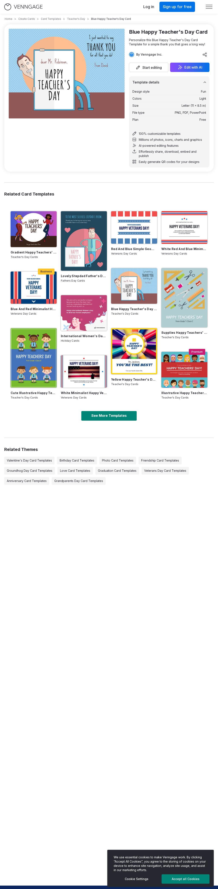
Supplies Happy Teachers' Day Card (184, 332)
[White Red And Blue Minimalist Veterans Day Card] (184, 227)
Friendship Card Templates (160, 460)
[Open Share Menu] (204, 54)
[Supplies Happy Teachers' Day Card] (184, 298)
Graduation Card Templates (117, 470)
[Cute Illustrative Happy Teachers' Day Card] (34, 358)
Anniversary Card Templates (27, 481)
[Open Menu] (209, 7)
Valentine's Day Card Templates (29, 460)
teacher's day (76, 18)
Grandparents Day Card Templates (78, 481)
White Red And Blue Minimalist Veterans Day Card (184, 249)
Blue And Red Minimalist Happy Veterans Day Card (34, 309)
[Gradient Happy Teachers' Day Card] (34, 229)
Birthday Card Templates (77, 460)
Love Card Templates (75, 470)
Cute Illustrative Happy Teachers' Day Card (34, 393)
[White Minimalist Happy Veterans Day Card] (84, 371)
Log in (148, 6)
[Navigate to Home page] (23, 6)
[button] (148, 67)
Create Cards (26, 18)
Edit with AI (193, 67)
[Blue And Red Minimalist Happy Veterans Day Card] (34, 288)
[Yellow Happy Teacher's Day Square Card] (134, 351)
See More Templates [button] (109, 415)
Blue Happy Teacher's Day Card (134, 309)
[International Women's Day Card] (84, 313)
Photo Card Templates (117, 460)
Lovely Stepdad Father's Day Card (84, 276)
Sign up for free (177, 6)
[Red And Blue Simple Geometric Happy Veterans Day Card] (134, 227)
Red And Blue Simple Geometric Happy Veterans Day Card (134, 249)
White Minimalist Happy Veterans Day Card (84, 393)
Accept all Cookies (185, 879)
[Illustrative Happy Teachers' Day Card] (184, 369)
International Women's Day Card (84, 336)
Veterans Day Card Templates (165, 470)
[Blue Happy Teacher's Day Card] (134, 286)
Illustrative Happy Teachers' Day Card (184, 393)
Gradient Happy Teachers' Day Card (34, 252)
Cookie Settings (136, 879)
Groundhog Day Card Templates (29, 470)
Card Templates (51, 18)
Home (8, 18)
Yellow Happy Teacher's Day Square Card (134, 379)
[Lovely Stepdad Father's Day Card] (84, 241)
